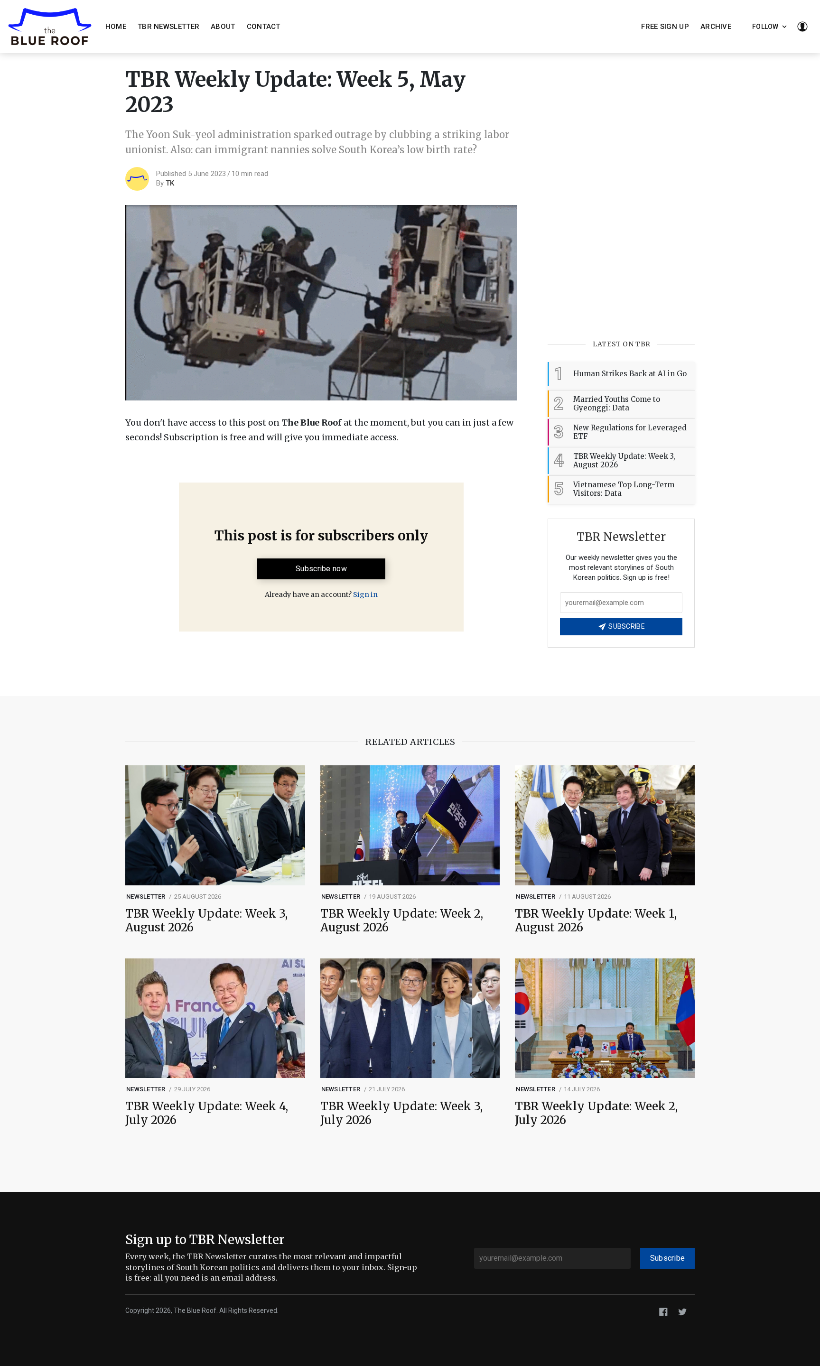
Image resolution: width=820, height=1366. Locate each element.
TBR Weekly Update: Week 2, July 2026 (596, 1113)
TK (170, 183)
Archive (715, 26)
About (223, 26)
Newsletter (146, 896)
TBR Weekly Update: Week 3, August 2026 (206, 921)
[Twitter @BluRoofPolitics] (682, 1311)
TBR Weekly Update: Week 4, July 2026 (206, 1113)
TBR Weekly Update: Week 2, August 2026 (401, 921)
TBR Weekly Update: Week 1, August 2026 (596, 921)
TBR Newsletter (168, 26)
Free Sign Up (665, 26)
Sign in (365, 594)
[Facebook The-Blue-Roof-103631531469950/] (663, 1311)
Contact (263, 26)
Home (115, 26)
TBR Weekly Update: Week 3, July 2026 (401, 1113)
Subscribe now (321, 568)
